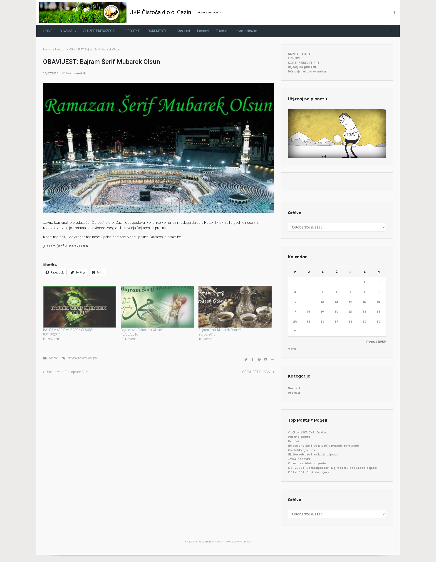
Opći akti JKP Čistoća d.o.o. (308, 432)
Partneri (203, 31)
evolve (188, 541)
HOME (47, 31)
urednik (80, 73)
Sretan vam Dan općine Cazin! (68, 372)
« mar (292, 348)
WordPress (244, 541)
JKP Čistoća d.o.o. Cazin (160, 12)
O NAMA (66, 31)
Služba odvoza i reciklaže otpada (313, 454)
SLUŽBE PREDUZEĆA (99, 31)
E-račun (222, 31)
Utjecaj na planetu (302, 67)
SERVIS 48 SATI (299, 53)
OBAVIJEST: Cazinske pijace (308, 472)
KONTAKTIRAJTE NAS (304, 62)
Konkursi (183, 31)
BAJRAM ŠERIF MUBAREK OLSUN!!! (68, 330)
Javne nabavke (246, 31)
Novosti (59, 49)
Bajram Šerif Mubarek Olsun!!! (142, 330)
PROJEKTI (133, 31)
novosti (82, 358)
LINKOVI (294, 58)
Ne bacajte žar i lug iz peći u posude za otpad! (323, 445)
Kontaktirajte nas (301, 450)
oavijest (93, 358)
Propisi (293, 441)
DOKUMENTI (157, 31)
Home (46, 49)
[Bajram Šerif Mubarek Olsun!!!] (157, 307)
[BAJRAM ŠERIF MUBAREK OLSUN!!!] (79, 307)
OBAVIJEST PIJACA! (256, 372)
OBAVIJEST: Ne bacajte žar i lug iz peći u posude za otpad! (332, 468)
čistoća (72, 358)
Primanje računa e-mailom (307, 71)
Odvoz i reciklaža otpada (307, 463)
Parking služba (299, 436)
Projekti (294, 392)
